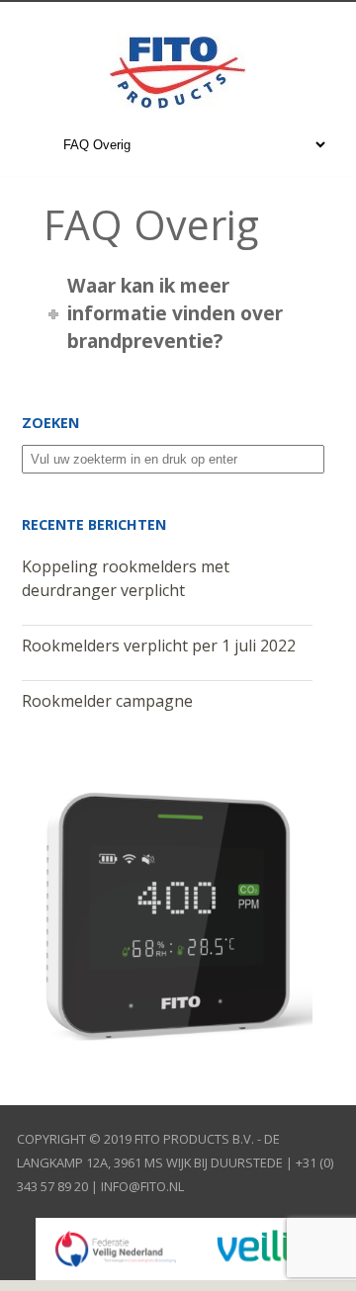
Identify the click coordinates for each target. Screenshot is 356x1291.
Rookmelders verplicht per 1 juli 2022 (159, 645)
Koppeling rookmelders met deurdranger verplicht (125, 578)
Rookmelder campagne (107, 701)
